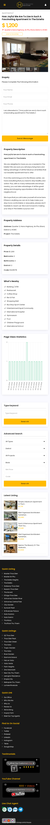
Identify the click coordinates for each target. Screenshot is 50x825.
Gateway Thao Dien (11, 586)
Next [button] (43, 52)
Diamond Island (10, 657)
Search (25, 421)
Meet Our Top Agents (12, 716)
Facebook (8, 728)
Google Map (9, 747)
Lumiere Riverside (10, 685)
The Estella (15, 234)
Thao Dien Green (10, 642)
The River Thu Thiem (11, 623)
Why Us (7, 704)
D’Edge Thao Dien (11, 595)
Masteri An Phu (9, 577)
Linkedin (7, 737)
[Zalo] (15, 809)
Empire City (8, 679)
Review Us (8, 707)
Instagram (8, 740)
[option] (25, 52)
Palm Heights (9, 667)
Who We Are (8, 700)
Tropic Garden (9, 648)
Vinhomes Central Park (13, 602)
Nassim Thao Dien (11, 589)
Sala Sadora (9, 614)
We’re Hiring (8, 710)
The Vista (7, 645)
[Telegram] (20, 809)
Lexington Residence (12, 676)
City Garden (8, 605)
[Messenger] (10, 809)
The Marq (7, 620)
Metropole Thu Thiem (12, 682)
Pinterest (7, 734)
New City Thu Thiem (11, 673)
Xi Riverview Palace (11, 611)
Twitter (6, 731)
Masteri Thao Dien (11, 573)
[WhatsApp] (4, 809)
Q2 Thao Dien (9, 635)
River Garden (9, 654)
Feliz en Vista (9, 660)
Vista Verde (8, 663)
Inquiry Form (9, 713)
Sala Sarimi (8, 617)
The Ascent (8, 592)
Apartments (7, 13)
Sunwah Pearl (9, 608)
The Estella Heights (11, 580)
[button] (5, 820)
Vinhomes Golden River (13, 598)
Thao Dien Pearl (10, 638)
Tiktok (6, 744)
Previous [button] (6, 52)
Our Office (8, 697)
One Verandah (9, 670)
